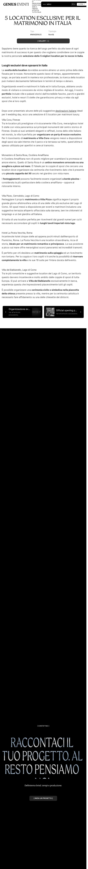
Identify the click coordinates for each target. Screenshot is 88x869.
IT (72, 4)
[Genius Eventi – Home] (16, 4)
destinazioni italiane (65, 110)
